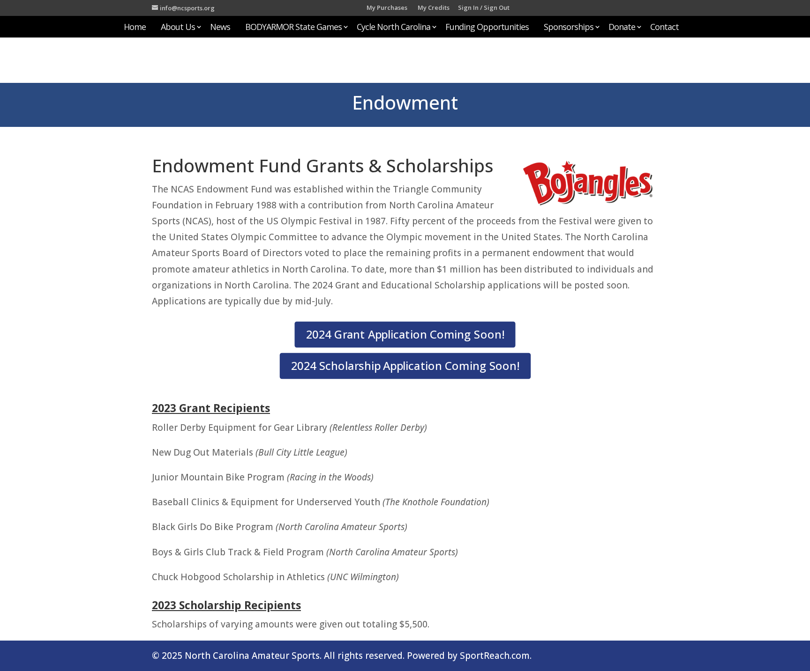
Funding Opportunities (487, 27)
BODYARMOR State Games (293, 27)
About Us (178, 27)
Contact (664, 27)
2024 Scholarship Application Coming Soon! (405, 365)
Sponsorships (568, 27)
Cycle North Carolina (393, 27)
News (220, 27)
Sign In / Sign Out (484, 8)
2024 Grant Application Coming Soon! (405, 334)
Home (135, 27)
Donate (621, 27)
